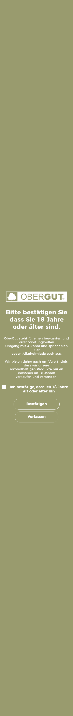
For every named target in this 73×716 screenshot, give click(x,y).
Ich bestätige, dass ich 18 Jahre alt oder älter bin (39, 389)
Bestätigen (36, 404)
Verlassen (37, 417)
